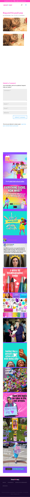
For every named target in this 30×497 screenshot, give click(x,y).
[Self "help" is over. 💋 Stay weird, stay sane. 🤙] (15, 355)
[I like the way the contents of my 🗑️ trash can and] (15, 380)
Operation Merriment (21, 482)
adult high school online (16, 181)
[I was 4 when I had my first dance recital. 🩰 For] (15, 330)
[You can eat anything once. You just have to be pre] (15, 405)
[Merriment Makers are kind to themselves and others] (15, 454)
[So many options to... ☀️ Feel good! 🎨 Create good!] (15, 305)
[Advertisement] (15, 61)
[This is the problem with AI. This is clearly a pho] (15, 255)
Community (11, 482)
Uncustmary (15, 479)
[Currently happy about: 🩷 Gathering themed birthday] (15, 430)
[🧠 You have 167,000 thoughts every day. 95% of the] (15, 280)
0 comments (21, 15)
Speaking (5, 485)
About (4, 482)
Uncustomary (7, 15)
